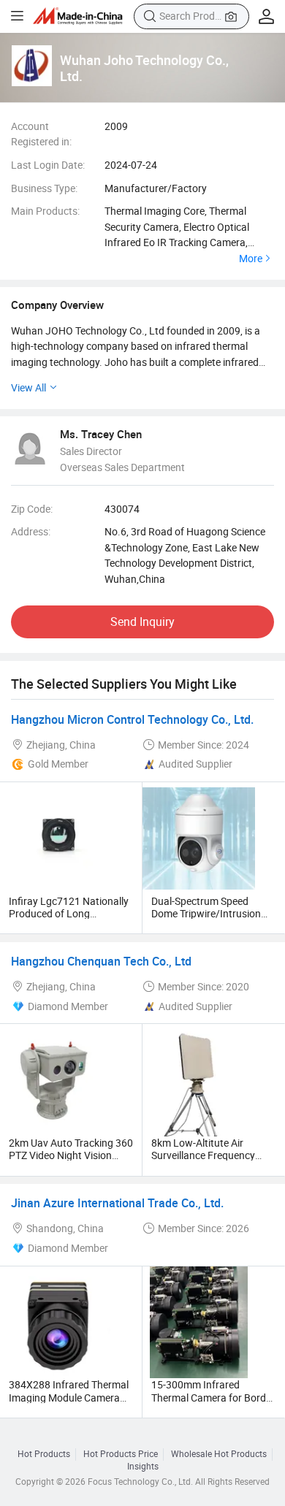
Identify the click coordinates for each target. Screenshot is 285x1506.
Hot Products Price (120, 1454)
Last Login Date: (48, 165)
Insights (143, 1466)
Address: (30, 531)
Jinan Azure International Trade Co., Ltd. (117, 1203)
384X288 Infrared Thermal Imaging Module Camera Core (69, 1397)
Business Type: (44, 188)
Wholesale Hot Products (219, 1454)
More (250, 258)
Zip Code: (32, 509)
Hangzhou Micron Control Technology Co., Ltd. (132, 719)
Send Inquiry (142, 622)
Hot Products (44, 1454)
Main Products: (45, 211)
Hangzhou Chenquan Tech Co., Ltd (101, 961)
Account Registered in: (41, 134)
